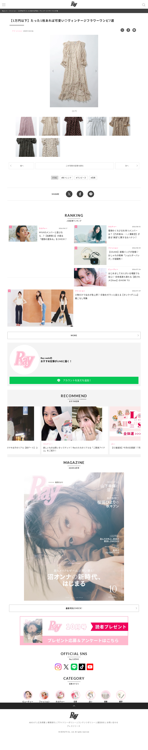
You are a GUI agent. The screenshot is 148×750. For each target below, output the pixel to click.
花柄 (93, 178)
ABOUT (32, 722)
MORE (74, 335)
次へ (127, 166)
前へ (22, 166)
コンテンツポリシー (86, 722)
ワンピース (81, 178)
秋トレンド (66, 178)
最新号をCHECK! (74, 608)
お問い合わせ (112, 722)
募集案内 (51, 722)
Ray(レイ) (4, 11)
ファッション (12, 11)
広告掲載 (42, 722)
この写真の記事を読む (75, 166)
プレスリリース (73, 726)
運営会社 (101, 722)
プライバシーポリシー (66, 722)
